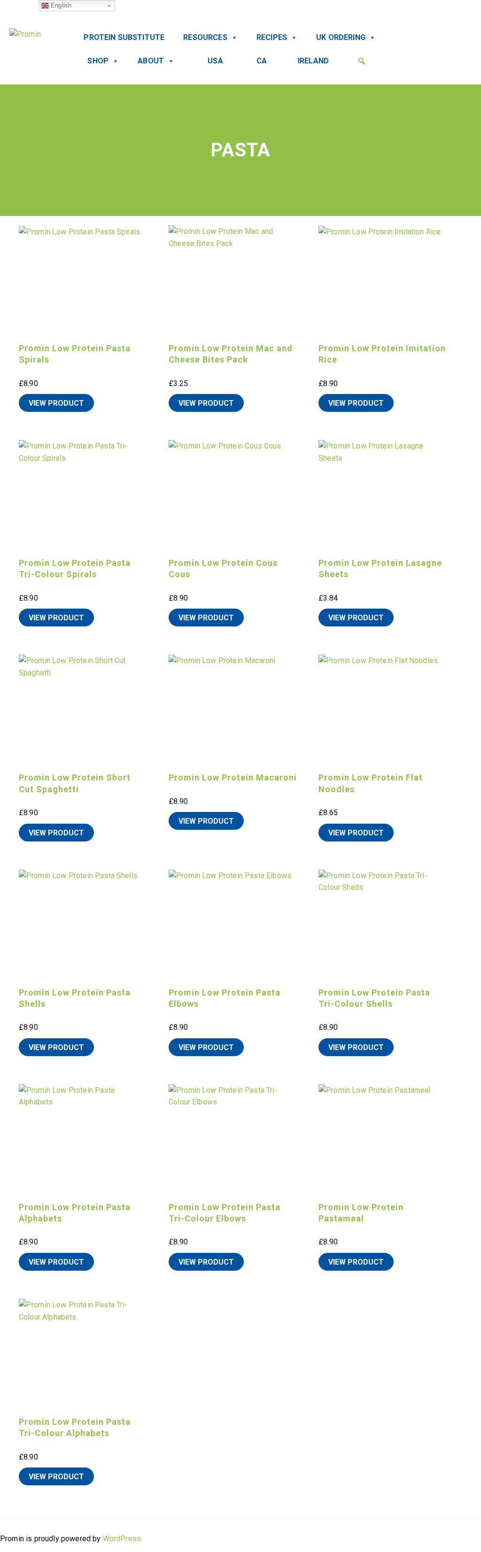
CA (261, 60)
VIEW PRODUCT (56, 403)
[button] (362, 61)
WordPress (122, 1538)
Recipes (271, 37)
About (151, 60)
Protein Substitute (124, 37)
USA (215, 60)
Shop (98, 60)
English (60, 5)
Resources (205, 37)
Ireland (313, 60)
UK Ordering (340, 37)
